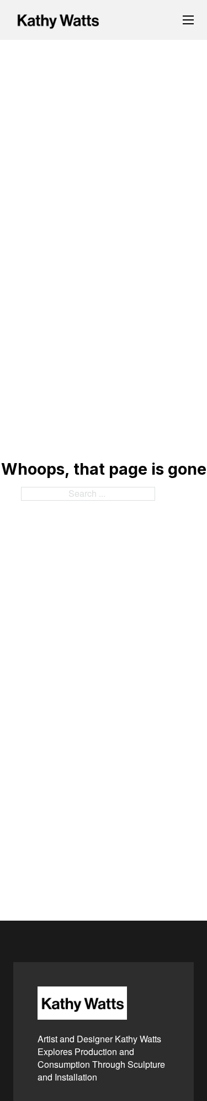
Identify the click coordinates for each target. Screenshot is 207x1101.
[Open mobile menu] (188, 19)
